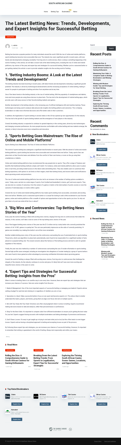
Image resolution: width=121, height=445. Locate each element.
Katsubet (99, 201)
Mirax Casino (101, 155)
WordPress (24, 441)
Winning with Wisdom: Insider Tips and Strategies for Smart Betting (102, 86)
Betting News (10, 36)
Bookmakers (66, 12)
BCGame (99, 170)
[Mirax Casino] (92, 159)
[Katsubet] (92, 204)
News (75, 12)
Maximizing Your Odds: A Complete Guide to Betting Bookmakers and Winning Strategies (102, 77)
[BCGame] (92, 174)
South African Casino (60, 3)
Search (92, 45)
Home (46, 12)
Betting (8, 336)
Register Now (102, 149)
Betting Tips (55, 12)
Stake (98, 140)
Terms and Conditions (110, 441)
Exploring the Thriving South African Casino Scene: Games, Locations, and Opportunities (74, 359)
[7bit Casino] (92, 189)
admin (15, 45)
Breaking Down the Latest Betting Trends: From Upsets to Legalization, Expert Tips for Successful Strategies (46, 360)
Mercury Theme (32, 441)
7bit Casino (100, 185)
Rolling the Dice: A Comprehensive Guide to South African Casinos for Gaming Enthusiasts (17, 359)
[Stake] (92, 143)
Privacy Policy (97, 441)
